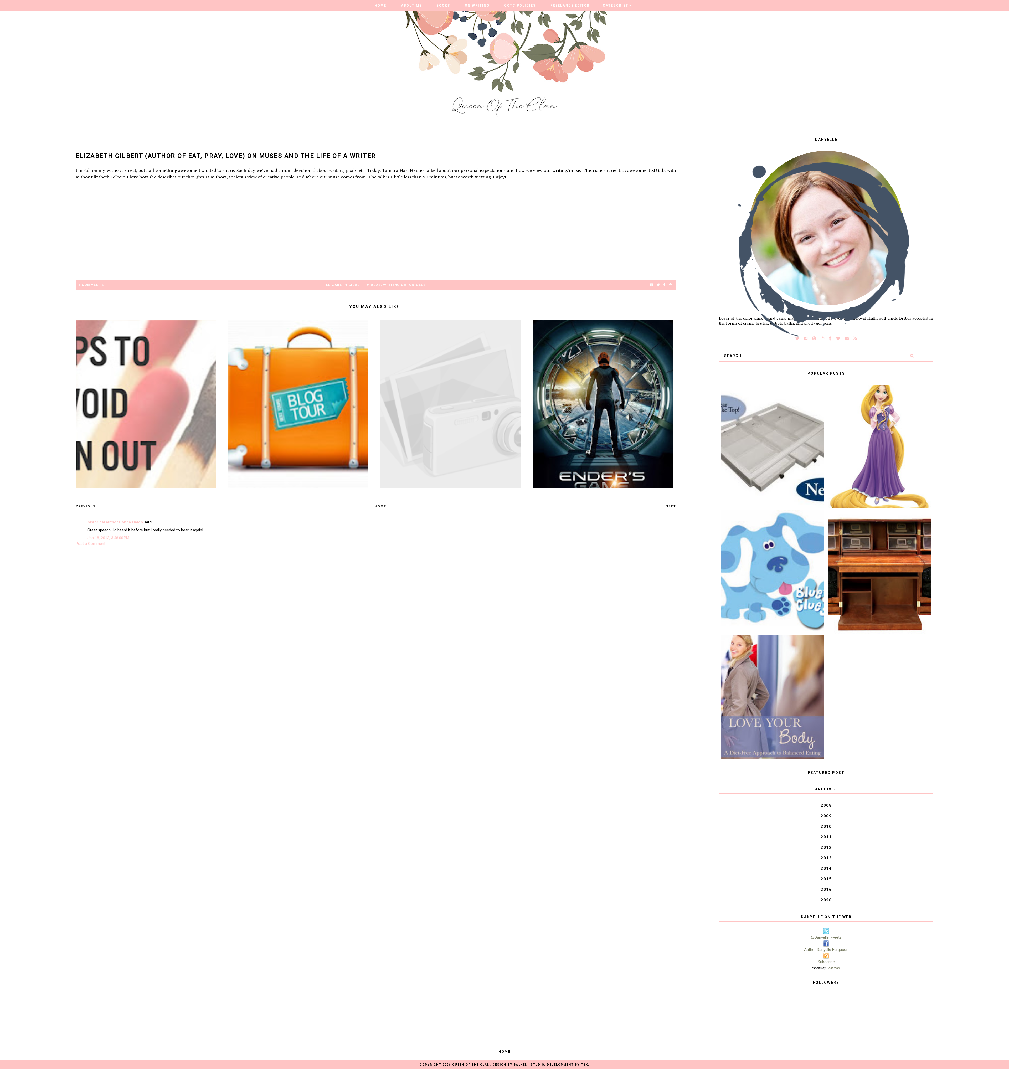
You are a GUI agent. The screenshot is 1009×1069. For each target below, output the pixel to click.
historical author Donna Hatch (115, 522)
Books (443, 5)
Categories (615, 5)
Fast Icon (833, 968)
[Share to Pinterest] (670, 284)
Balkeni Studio (529, 1064)
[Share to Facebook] (651, 284)
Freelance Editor (570, 5)
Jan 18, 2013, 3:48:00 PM (108, 538)
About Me (411, 5)
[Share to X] (658, 284)
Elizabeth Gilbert (345, 285)
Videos (374, 285)
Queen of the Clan (471, 1064)
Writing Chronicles (404, 285)
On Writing (477, 5)
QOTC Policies (520, 5)
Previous (86, 506)
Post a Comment (90, 543)
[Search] (911, 356)
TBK (584, 1064)
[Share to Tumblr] (664, 284)
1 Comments (91, 285)
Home (380, 5)
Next (671, 506)
